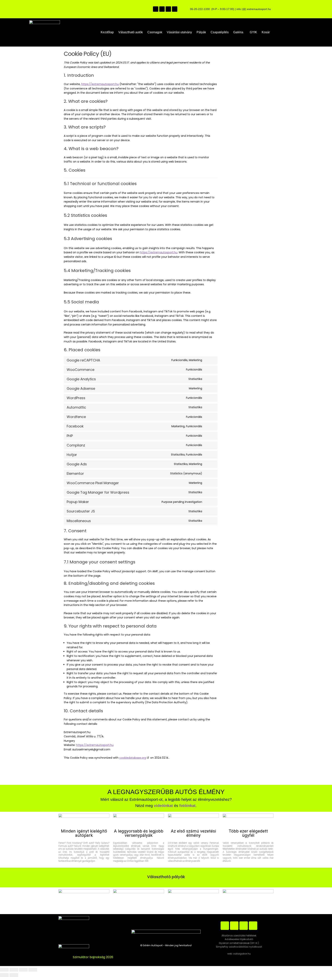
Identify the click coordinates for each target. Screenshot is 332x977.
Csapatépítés (220, 32)
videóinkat (163, 805)
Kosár (266, 32)
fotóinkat (187, 805)
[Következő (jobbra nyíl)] (13, 975)
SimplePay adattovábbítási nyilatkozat (239, 946)
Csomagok (154, 32)
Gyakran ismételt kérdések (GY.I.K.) (239, 943)
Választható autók (130, 32)
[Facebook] (155, 9)
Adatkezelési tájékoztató (239, 939)
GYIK (253, 32)
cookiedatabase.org (132, 758)
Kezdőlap (107, 32)
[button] (239, 32)
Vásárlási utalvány (179, 32)
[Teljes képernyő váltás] (13, 970)
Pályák (201, 32)
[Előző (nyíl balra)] (4, 975)
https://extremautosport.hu (100, 84)
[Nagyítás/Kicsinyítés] (4, 970)
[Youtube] (168, 9)
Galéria (238, 32)
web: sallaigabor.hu (239, 953)
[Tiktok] (174, 9)
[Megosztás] (23, 970)
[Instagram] (162, 9)
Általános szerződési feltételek (239, 935)
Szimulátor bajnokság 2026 (93, 957)
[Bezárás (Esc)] (32, 970)
